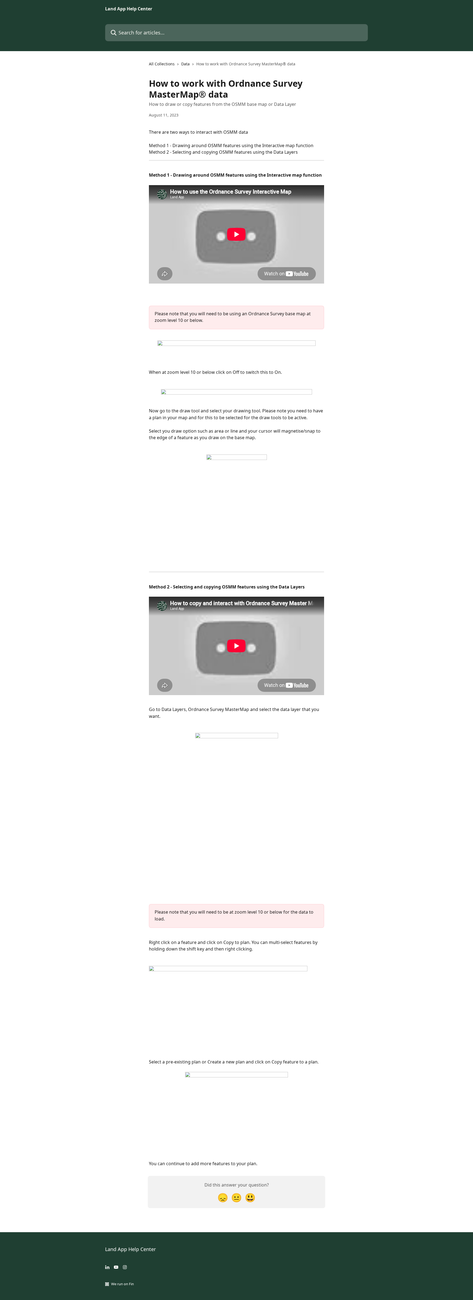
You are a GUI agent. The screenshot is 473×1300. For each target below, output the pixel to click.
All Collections (162, 63)
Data (185, 63)
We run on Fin (122, 1283)
